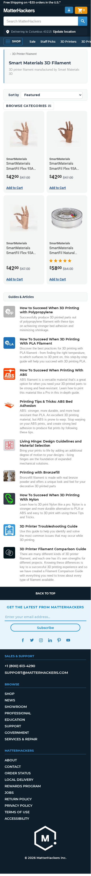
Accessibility (17, 818)
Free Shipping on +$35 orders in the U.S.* (32, 2)
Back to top (45, 593)
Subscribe (45, 628)
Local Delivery (19, 780)
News (10, 700)
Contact (13, 767)
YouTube (68, 640)
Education (15, 720)
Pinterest (59, 640)
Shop (9, 694)
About (11, 760)
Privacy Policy (18, 806)
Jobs (9, 793)
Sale (32, 41)
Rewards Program (23, 786)
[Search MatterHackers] (82, 21)
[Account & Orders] (69, 10)
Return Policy (18, 799)
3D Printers (68, 41)
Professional (18, 713)
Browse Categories (27, 106)
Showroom (16, 707)
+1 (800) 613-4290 (20, 666)
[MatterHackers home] (19, 11)
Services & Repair (21, 739)
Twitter (32, 640)
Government (17, 733)
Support (13, 726)
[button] (45, 31)
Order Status (18, 773)
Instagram (41, 640)
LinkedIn (50, 640)
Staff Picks (47, 41)
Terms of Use (17, 812)
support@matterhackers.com (36, 672)
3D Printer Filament (24, 54)
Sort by (13, 95)
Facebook (23, 640)
